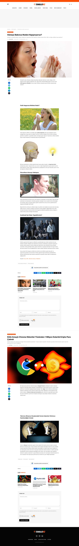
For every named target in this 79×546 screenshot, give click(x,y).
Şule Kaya (10, 345)
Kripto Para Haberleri (11, 334)
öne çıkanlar (25, 459)
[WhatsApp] (9, 88)
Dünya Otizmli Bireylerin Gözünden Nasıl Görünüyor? (54, 289)
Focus (25, 258)
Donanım (25, 7)
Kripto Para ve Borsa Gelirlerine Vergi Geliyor (23, 485)
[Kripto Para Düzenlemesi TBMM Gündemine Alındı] (54, 479)
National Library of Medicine (34, 258)
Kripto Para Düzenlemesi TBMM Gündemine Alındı (53, 485)
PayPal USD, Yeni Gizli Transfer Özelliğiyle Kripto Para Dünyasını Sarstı (39, 485)
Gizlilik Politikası (42, 539)
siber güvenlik (31, 459)
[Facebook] (9, 83)
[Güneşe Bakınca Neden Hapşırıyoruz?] (39, 59)
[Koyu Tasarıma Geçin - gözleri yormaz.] (71, 4)
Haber (20, 7)
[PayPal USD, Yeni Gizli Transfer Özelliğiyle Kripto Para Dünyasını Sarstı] (39, 479)
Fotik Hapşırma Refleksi (22, 263)
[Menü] (8, 4)
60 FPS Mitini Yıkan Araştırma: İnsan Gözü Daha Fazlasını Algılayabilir (24, 289)
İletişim (49, 539)
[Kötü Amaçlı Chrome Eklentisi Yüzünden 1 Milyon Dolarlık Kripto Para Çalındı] (39, 365)
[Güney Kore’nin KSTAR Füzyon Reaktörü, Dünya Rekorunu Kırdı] (39, 283)
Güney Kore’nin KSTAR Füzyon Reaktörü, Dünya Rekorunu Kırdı (39, 289)
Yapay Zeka (45, 7)
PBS (27, 258)
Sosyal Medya (37, 7)
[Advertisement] (39, 18)
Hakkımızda (30, 539)
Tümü (64, 7)
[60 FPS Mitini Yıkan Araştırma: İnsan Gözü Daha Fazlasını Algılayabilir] (24, 283)
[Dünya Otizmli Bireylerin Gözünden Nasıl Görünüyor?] (54, 283)
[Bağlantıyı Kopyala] (9, 93)
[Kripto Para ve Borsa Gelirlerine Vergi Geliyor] (24, 479)
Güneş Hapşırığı (31, 263)
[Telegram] (9, 91)
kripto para (20, 459)
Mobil (31, 7)
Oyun (51, 7)
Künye (35, 539)
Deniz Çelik (11, 39)
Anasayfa (14, 7)
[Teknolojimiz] (39, 4)
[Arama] (69, 4)
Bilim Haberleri (57, 7)
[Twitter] (9, 85)
